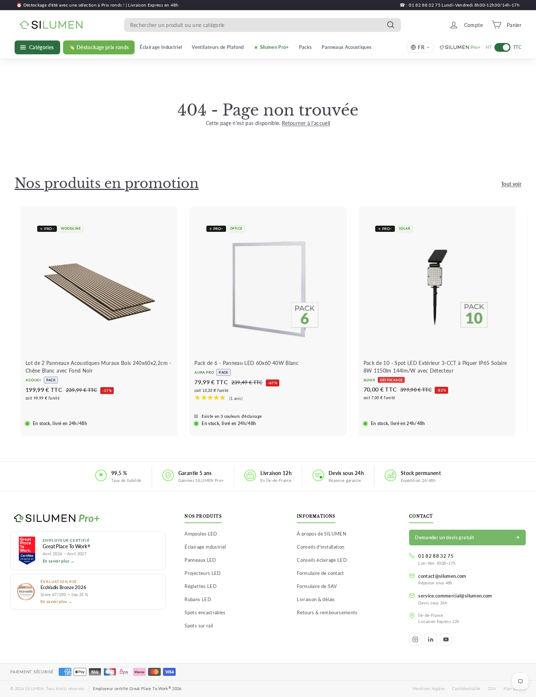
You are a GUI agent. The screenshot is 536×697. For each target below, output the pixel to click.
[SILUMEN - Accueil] (88, 519)
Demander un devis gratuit (444, 537)
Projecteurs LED (203, 573)
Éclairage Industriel (161, 47)
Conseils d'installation (320, 547)
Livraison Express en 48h (153, 5)
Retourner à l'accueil (306, 123)
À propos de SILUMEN (321, 534)
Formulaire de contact (320, 573)
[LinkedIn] (430, 639)
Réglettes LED (201, 586)
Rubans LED (198, 599)
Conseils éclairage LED (322, 560)
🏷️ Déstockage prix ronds (99, 47)
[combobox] (262, 24)
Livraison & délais (316, 599)
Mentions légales (429, 688)
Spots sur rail (199, 625)
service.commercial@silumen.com (455, 596)
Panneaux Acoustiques (347, 47)
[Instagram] (415, 639)
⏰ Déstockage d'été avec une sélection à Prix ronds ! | (72, 5)
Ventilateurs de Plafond (218, 47)
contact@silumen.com (442, 576)
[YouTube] (446, 639)
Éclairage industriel (205, 547)
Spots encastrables (205, 612)
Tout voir (511, 184)
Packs (305, 47)
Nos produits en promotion (107, 183)
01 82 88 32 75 (436, 556)
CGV (492, 688)
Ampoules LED (201, 534)
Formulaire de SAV (317, 586)
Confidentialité (466, 688)
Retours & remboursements (327, 612)
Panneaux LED (200, 560)
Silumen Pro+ (274, 47)
